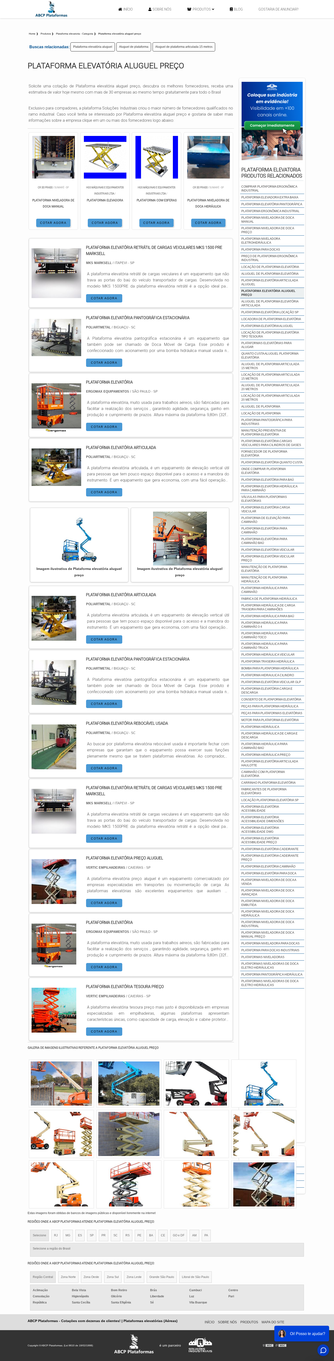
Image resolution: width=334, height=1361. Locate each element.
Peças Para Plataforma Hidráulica (269, 706)
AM (194, 1235)
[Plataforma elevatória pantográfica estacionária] (54, 702)
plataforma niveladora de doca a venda (268, 882)
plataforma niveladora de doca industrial (267, 924)
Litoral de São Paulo (195, 1277)
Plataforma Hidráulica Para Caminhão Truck (264, 646)
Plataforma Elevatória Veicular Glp (271, 682)
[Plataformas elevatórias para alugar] (61, 1184)
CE (163, 1235)
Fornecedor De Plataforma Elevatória (264, 453)
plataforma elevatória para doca (268, 873)
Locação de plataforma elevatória (270, 267)
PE (139, 1235)
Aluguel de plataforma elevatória (270, 274)
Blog (238, 9)
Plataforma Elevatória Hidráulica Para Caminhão (269, 488)
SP (92, 1235)
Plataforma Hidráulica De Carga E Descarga (269, 735)
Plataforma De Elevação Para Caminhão (265, 520)
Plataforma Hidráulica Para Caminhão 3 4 (264, 624)
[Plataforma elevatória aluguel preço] (79, 539)
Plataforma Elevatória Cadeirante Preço (270, 857)
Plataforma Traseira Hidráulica (267, 661)
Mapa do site (273, 1322)
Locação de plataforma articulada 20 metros (270, 397)
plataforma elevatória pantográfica (271, 204)
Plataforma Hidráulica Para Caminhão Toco (264, 635)
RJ (56, 1235)
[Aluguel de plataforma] (61, 1083)
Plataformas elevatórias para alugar (266, 345)
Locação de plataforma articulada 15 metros (270, 376)
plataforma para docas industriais (270, 950)
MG (68, 1235)
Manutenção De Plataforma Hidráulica (264, 579)
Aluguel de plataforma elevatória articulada (269, 303)
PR (103, 1235)
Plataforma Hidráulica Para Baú (267, 616)
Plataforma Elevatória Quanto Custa (271, 462)
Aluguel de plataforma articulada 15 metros (183, 46)
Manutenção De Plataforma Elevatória (264, 569)
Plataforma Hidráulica (260, 727)
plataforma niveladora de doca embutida (267, 903)
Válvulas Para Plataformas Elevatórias (264, 499)
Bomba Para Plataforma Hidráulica (270, 668)
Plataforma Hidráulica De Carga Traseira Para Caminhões (268, 607)
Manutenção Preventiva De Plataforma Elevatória (263, 432)
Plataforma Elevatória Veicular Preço (267, 558)
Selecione (39, 1235)
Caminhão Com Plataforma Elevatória (263, 774)
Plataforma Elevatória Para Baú (267, 480)
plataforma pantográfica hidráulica (271, 974)
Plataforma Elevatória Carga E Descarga (266, 690)
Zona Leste (134, 1277)
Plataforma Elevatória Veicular (267, 550)
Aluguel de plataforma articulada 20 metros (270, 387)
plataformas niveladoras (262, 957)
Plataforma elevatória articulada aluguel (269, 282)
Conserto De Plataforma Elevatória (271, 699)
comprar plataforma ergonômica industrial (269, 188)
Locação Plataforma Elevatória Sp (270, 800)
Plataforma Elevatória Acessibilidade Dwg (260, 829)
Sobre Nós (162, 9)
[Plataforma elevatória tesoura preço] (54, 1029)
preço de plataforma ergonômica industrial (269, 258)
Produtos (202, 9)
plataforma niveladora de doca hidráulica (267, 913)
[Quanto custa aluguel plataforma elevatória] (263, 1083)
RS (127, 1235)
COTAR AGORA (53, 223)
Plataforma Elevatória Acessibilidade (260, 808)
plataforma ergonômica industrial (270, 211)
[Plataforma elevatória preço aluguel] (54, 901)
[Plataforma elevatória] (54, 965)
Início (128, 9)
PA (206, 1235)
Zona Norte (68, 1277)
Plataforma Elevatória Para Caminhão (264, 530)
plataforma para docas (260, 249)
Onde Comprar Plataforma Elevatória (263, 471)
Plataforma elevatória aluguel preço (268, 293)
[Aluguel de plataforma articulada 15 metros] (263, 1134)
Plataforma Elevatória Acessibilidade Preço (260, 840)
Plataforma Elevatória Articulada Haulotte (269, 763)
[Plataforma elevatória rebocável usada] (54, 766)
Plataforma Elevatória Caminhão (268, 866)
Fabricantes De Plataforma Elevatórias (263, 791)
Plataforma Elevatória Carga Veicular (265, 509)
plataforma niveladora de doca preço (267, 230)
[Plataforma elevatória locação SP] (196, 1083)
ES (80, 1235)
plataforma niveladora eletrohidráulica (260, 240)
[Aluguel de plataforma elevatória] (128, 1083)
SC (115, 1235)
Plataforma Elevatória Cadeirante (270, 849)
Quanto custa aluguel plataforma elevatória (269, 355)
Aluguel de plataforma (133, 46)
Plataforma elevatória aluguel (92, 46)
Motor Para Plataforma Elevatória (270, 720)
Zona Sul (113, 1277)
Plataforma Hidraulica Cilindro (267, 675)
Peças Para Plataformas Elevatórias (271, 713)
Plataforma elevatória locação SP (270, 312)
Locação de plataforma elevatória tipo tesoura (270, 334)
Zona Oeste (91, 1277)
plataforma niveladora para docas (270, 943)
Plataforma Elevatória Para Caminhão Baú (264, 541)
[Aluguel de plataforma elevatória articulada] (263, 1184)
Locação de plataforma (261, 413)
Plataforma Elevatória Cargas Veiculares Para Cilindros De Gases (271, 443)
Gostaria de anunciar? (278, 9)
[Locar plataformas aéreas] (128, 1184)
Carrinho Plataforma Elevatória (268, 782)
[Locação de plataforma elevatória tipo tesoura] (61, 1134)
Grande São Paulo (161, 1277)
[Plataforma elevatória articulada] (54, 638)
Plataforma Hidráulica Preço (265, 755)
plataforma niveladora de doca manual (267, 219)
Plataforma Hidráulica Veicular (268, 654)
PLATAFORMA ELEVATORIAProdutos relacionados (271, 173)
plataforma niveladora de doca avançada (267, 892)
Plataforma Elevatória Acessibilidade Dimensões (262, 819)
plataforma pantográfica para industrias (266, 422)
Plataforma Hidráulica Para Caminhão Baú (264, 746)
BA (151, 1235)
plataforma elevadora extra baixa (269, 197)
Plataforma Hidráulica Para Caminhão (264, 590)
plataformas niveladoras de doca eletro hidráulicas (269, 965)
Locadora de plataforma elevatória (271, 319)
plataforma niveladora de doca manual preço (267, 934)
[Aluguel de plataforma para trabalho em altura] (196, 1134)
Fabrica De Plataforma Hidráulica (269, 599)
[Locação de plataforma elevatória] (196, 1184)
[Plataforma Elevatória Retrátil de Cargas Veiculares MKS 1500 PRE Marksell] (54, 831)
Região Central (43, 1277)
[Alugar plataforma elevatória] (128, 1134)
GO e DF (178, 1235)
